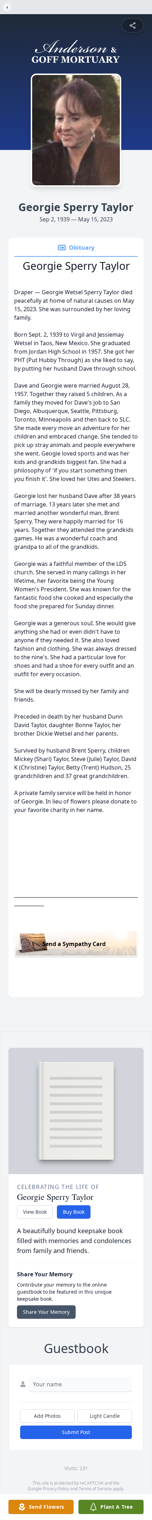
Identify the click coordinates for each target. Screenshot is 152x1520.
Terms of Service (95, 1489)
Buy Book (73, 1211)
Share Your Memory (46, 1312)
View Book (35, 1211)
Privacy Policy (56, 1489)
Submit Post (76, 1432)
